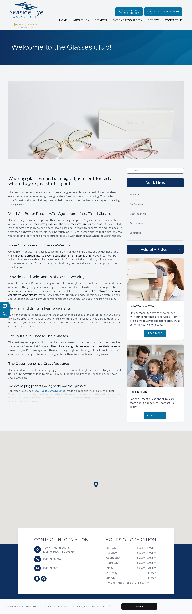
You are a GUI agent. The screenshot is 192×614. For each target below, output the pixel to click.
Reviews (153, 20)
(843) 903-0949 (52, 559)
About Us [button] (80, 20)
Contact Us (173, 20)
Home (63, 20)
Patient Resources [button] (126, 20)
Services (101, 20)
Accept (139, 606)
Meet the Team (138, 213)
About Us (134, 194)
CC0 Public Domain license (50, 391)
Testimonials (136, 223)
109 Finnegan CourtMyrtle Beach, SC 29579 (58, 549)
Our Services (136, 204)
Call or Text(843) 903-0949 (132, 11)
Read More (155, 333)
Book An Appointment (166, 11)
